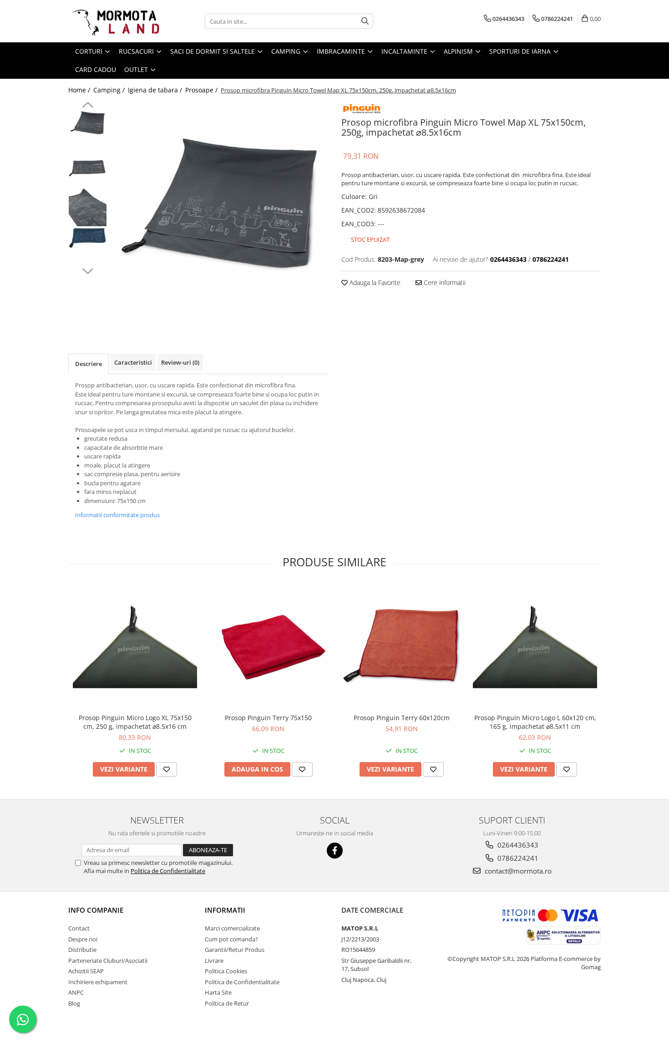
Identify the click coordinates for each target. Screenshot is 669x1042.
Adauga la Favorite (374, 282)
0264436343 (517, 844)
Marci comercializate (232, 928)
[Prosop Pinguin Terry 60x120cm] (402, 646)
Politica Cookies (226, 971)
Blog (74, 1003)
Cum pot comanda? (231, 939)
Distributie (82, 949)
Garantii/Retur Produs (234, 949)
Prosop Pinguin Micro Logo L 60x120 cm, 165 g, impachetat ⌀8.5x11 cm (535, 722)
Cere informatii (444, 282)
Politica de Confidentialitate (168, 871)
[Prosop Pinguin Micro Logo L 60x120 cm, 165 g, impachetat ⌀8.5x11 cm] (535, 647)
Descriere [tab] (88, 364)
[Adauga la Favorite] (166, 769)
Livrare (214, 960)
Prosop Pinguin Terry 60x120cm (402, 717)
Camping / (110, 90)
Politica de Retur (227, 1003)
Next (87, 269)
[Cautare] (365, 21)
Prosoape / (202, 90)
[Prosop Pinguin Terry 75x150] (268, 646)
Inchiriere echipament (97, 982)
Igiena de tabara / (156, 90)
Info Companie (95, 910)
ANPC (76, 992)
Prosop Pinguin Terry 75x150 (268, 717)
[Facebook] (335, 851)
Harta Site (218, 992)
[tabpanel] (220, 209)
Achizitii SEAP (86, 971)
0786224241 (517, 858)
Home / (80, 90)
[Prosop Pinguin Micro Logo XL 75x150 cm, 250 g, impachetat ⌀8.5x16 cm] (135, 647)
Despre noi (82, 939)
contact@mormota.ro (517, 870)
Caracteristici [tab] (133, 362)
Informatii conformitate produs (117, 515)
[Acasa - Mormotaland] (113, 21)
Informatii (225, 910)
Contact (79, 928)
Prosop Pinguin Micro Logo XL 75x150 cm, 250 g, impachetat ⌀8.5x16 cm (135, 722)
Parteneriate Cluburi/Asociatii (107, 960)
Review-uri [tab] (180, 362)
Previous (87, 106)
